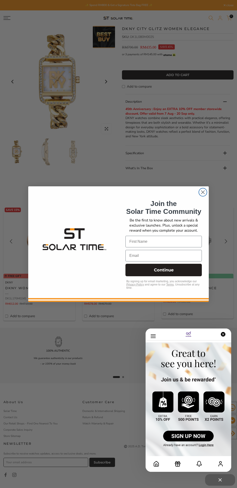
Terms (170, 284)
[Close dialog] (203, 192)
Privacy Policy (135, 284)
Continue (164, 270)
